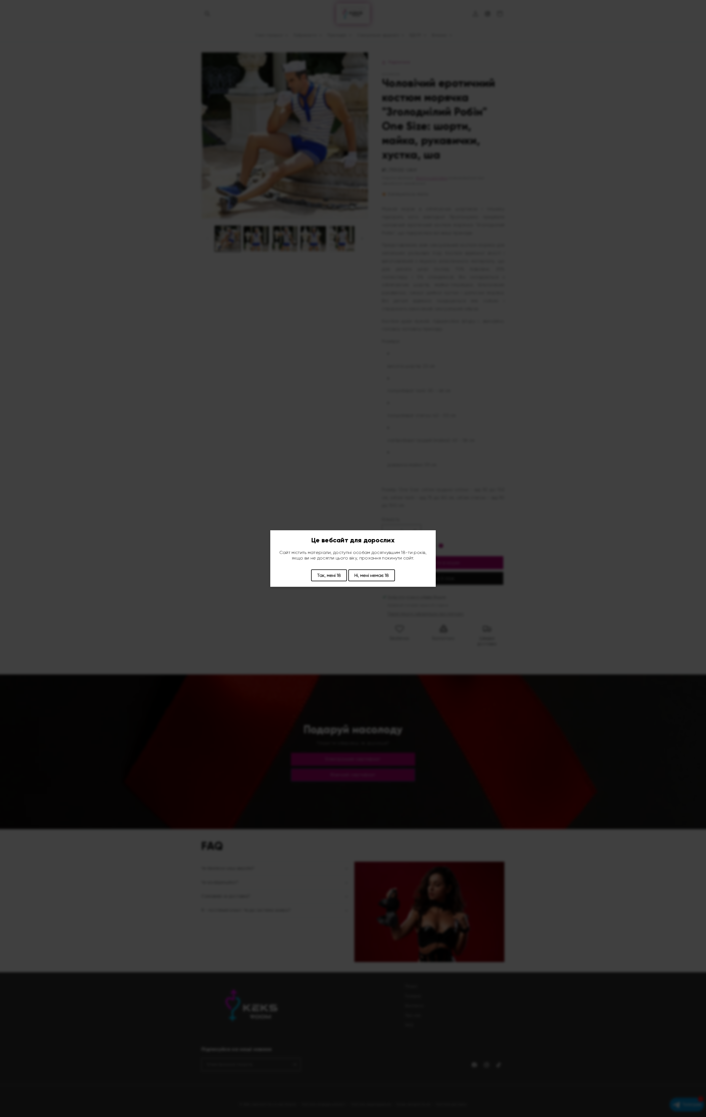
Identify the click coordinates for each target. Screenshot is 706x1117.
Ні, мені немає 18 (371, 575)
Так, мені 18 (329, 575)
